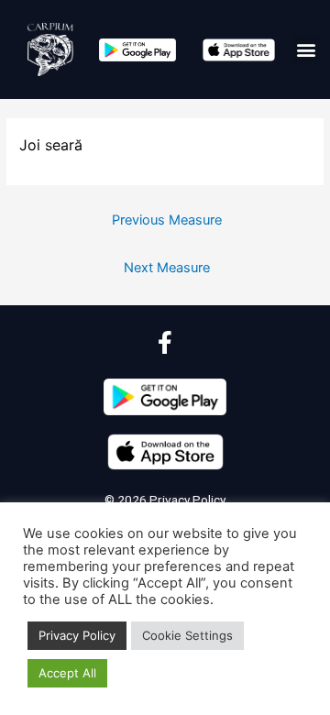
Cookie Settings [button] (187, 635)
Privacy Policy (186, 499)
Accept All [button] (67, 673)
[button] (306, 50)
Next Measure (167, 267)
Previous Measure (167, 220)
